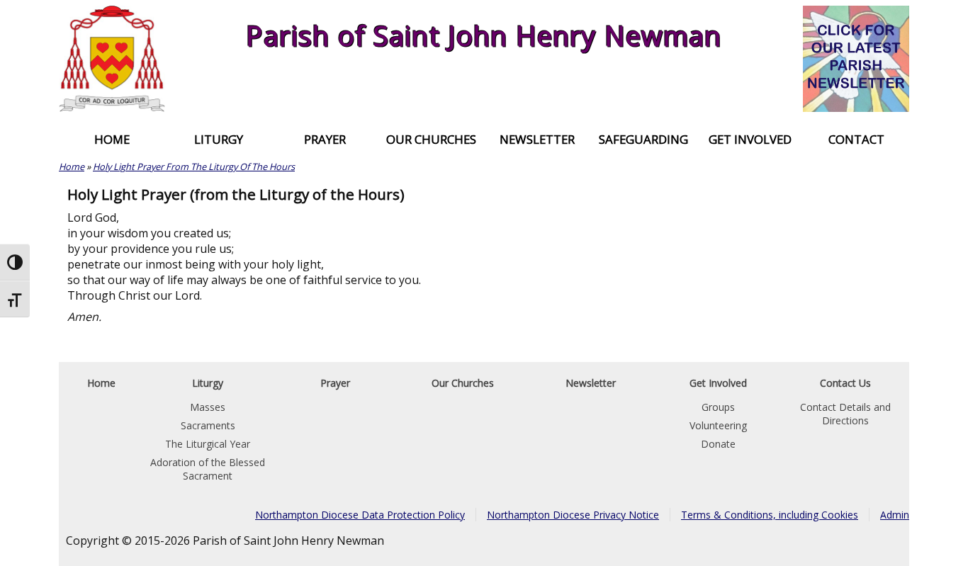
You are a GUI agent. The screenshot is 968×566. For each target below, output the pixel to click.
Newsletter (537, 139)
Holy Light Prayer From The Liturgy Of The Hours (194, 166)
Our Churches (431, 139)
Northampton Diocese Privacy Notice (573, 514)
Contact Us (845, 383)
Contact (856, 139)
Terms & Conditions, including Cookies (769, 514)
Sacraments (208, 425)
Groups (718, 407)
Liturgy (218, 139)
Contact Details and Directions (845, 413)
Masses (207, 407)
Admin (894, 514)
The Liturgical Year (207, 444)
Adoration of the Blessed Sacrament (207, 468)
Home (112, 139)
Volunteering (718, 425)
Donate (718, 444)
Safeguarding (643, 139)
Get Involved (750, 139)
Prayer (325, 139)
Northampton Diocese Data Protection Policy (360, 514)
